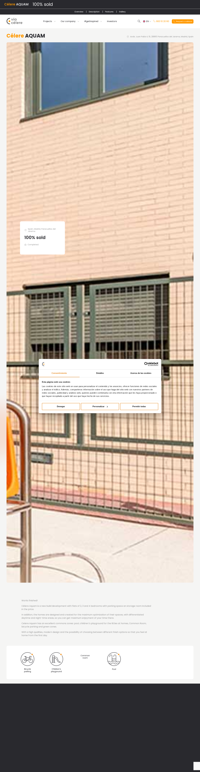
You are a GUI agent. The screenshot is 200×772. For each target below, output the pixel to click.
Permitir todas (139, 406)
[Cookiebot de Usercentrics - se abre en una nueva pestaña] (146, 364)
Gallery (122, 11)
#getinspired (91, 21)
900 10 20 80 (162, 21)
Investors (112, 21)
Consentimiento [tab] (59, 373)
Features (109, 11)
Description (94, 11)
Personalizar (98, 406)
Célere (9, 4)
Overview (78, 11)
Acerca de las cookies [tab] (140, 373)
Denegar (61, 406)
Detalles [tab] (100, 373)
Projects (47, 21)
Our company (68, 21)
